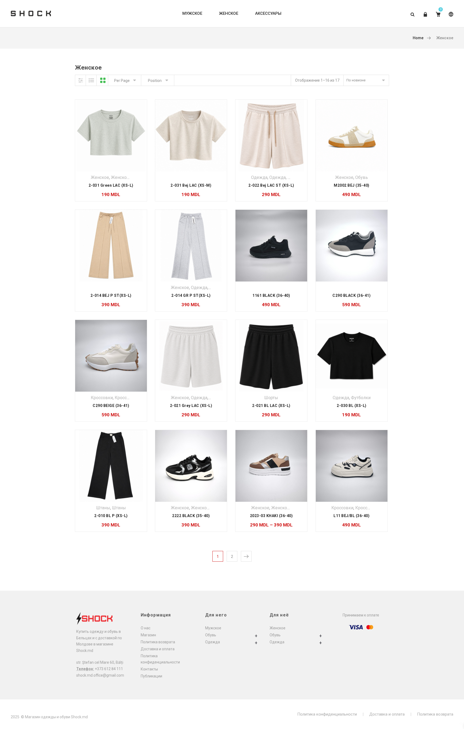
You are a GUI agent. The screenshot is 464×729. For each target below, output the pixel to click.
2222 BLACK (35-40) (191, 516)
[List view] (91, 80)
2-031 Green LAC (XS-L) (111, 185)
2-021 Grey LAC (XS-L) (191, 405)
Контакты (149, 669)
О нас (145, 628)
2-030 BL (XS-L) (352, 405)
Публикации (151, 676)
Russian (450, 18)
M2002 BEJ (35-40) (351, 185)
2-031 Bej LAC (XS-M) (191, 185)
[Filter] (80, 80)
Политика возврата (158, 642)
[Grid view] (102, 80)
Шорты (271, 397)
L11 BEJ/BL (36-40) (351, 516)
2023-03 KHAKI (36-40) (271, 516)
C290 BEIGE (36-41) (111, 405)
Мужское (213, 628)
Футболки (361, 397)
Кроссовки (102, 397)
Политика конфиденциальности (327, 714)
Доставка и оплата (158, 649)
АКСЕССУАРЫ (268, 13)
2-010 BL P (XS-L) (111, 516)
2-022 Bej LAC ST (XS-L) (271, 185)
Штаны (103, 507)
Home (418, 38)
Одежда (259, 177)
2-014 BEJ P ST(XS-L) (111, 295)
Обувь (361, 177)
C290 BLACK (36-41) (351, 295)
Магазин (148, 635)
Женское (100, 177)
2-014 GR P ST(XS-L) (191, 295)
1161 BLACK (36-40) (271, 295)
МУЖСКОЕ (192, 13)
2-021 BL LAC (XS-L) (271, 405)
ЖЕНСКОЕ (228, 13)
